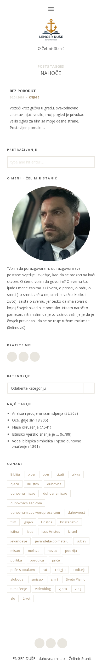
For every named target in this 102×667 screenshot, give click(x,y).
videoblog (43, 588)
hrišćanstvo (69, 522)
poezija (71, 550)
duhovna (54, 484)
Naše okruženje (25, 427)
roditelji (79, 569)
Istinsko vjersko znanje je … (35, 434)
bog (46, 474)
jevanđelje (18, 541)
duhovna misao (22, 493)
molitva (33, 550)
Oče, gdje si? (22, 420)
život (26, 598)
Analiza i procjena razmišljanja (37, 413)
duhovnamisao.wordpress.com (35, 512)
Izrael (72, 531)
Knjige (34, 97)
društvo (33, 484)
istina (14, 531)
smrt (54, 579)
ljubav (81, 541)
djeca (14, 484)
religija (60, 569)
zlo (12, 598)
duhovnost (76, 512)
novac (52, 550)
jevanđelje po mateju (52, 541)
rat (45, 569)
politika (16, 560)
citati (60, 474)
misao (15, 550)
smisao (37, 579)
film (13, 522)
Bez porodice (23, 90)
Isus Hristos (51, 531)
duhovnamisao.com (26, 503)
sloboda (17, 579)
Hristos (46, 522)
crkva (76, 474)
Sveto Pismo (76, 579)
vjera (63, 588)
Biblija (15, 474)
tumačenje (18, 588)
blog (31, 474)
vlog (78, 588)
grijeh (28, 522)
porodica (37, 560)
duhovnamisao (55, 493)
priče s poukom (22, 569)
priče (56, 560)
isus (30, 531)
